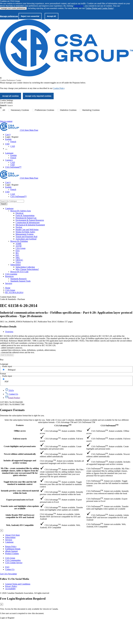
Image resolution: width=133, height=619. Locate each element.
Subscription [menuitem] (15, 265)
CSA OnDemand (109, 425)
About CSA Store (12, 535)
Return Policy (10, 546)
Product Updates (12, 553)
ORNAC (19, 260)
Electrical (19, 213)
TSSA (18, 262)
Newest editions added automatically (20, 454)
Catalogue (9, 542)
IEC (17, 253)
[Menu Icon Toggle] (6, 149)
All (4, 110)
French (13, 141)
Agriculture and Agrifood (26, 239)
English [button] (8, 139)
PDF (7, 381)
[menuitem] (74, 213)
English (13, 155)
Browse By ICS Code (19, 272)
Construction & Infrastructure (28, 222)
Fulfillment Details (12, 549)
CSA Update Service (13, 563)
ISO (17, 255)
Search (3, 105)
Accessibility (10, 589)
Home (7, 288)
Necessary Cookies (20, 110)
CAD (12, 146)
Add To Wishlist (7, 355)
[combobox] (12, 201)
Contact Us (9, 569)
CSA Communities (13, 560)
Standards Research (18, 279)
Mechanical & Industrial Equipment (30, 225)
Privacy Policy (11, 586)
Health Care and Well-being (27, 229)
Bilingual (11, 370)
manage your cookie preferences (13, 8)
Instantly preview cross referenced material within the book (20, 492)
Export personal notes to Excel (19, 500)
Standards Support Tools (20, 281)
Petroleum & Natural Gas (26, 218)
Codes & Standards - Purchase (12, 299)
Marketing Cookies (91, 110)
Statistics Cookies (68, 110)
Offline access (20, 431)
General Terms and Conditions (17, 584)
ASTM (18, 246)
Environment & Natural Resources (30, 220)
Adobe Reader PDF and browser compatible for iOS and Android (19, 516)
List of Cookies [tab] (6, 103)
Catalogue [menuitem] (9, 208)
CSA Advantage (62, 425)
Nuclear (19, 227)
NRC (18, 257)
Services (8, 540)
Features (20, 425)
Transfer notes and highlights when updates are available (20, 507)
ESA (18, 250)
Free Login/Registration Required (22, 598)
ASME (18, 243)
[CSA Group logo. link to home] (66, 76)
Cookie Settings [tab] (6, 100)
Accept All (78, 6)
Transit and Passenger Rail (26, 236)
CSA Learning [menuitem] (11, 274)
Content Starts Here (8, 297)
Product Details (8, 326)
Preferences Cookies (44, 110)
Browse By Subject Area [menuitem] (20, 211)
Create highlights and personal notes (20, 446)
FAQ (7, 567)
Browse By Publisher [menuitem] (19, 241)
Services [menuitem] (8, 283)
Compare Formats (12, 410)
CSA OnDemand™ (13, 167)
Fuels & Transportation (25, 215)
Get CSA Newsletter (8, 574)
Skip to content (6, 121)
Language (4, 364)
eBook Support (11, 551)
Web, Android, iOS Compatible (20, 525)
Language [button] (9, 153)
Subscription (10, 537)
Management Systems (25, 234)
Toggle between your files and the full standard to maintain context (20, 483)
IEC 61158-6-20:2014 (14, 292)
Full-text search (20, 439)
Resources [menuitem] (9, 276)
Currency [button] (9, 160)
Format (3, 374)
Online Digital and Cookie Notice (99, 8)
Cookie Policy (59, 88)
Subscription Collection (25, 267)
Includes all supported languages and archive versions (20, 461)
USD (7, 144)
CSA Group (20, 248)
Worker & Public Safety (25, 232)
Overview (9, 332)
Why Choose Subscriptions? (27, 269)
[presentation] (1, 78)
